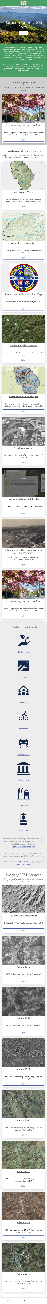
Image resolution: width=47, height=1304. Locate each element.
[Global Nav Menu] (3, 3)
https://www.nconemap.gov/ (23, 847)
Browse (23, 33)
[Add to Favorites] (8, 1300)
